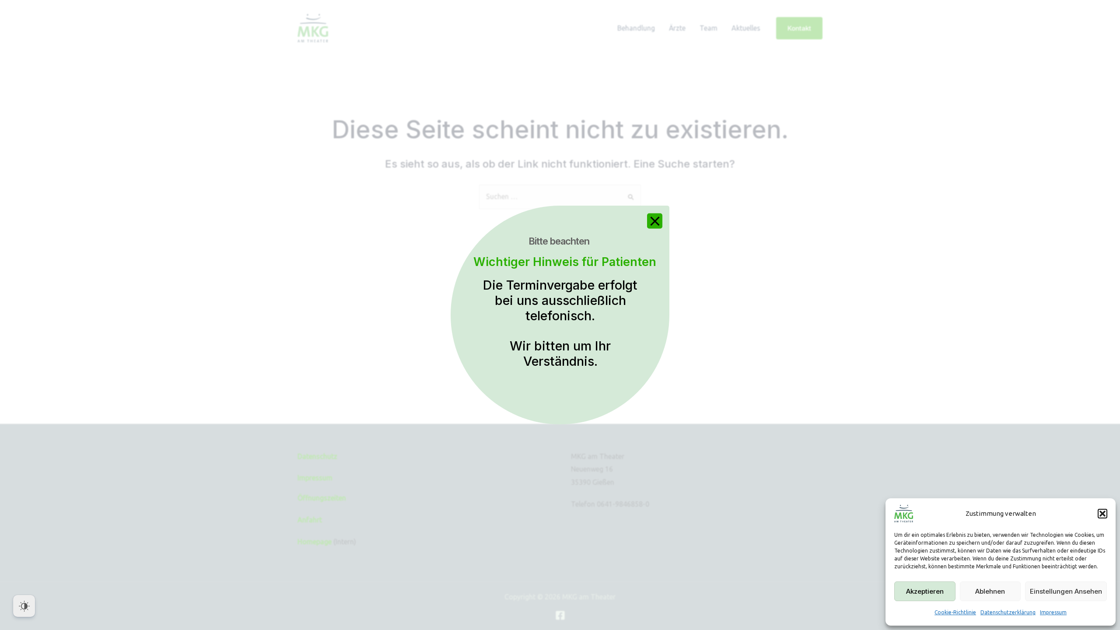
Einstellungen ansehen (1066, 591)
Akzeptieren (925, 591)
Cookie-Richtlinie (955, 612)
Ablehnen (990, 591)
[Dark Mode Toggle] (24, 606)
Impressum (1053, 612)
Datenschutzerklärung (1008, 612)
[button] (1102, 513)
